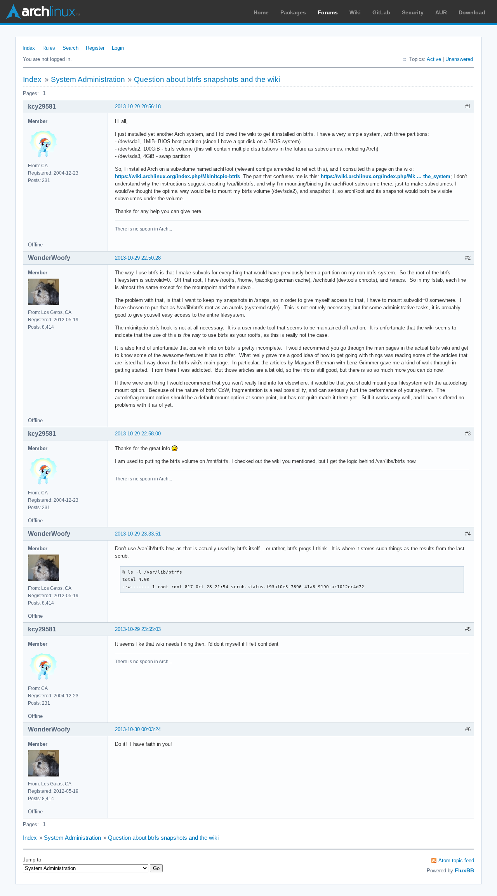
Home (261, 12)
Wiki (355, 12)
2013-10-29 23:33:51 (138, 534)
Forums (328, 12)
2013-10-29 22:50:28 (138, 258)
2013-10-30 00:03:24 (138, 729)
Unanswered (459, 59)
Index (29, 48)
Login (118, 48)
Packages (293, 12)
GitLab (381, 12)
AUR (441, 12)
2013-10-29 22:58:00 (138, 434)
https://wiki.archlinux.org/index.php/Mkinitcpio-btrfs (177, 176)
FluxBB (464, 870)
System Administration (88, 79)
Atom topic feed (456, 860)
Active (434, 59)
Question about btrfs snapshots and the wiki (207, 79)
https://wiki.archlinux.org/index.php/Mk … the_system (385, 176)
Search (70, 48)
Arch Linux (43, 11)
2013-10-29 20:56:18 (138, 106)
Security (413, 12)
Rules (48, 48)
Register (95, 48)
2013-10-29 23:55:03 (138, 629)
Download (472, 12)
